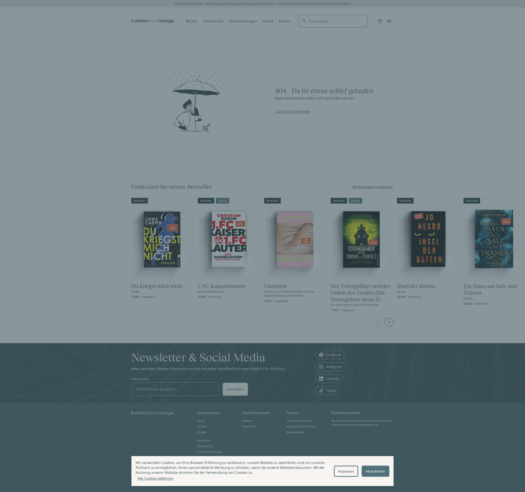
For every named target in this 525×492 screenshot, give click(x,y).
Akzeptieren (375, 471)
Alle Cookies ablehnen (155, 478)
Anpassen (346, 471)
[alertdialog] (262, 471)
